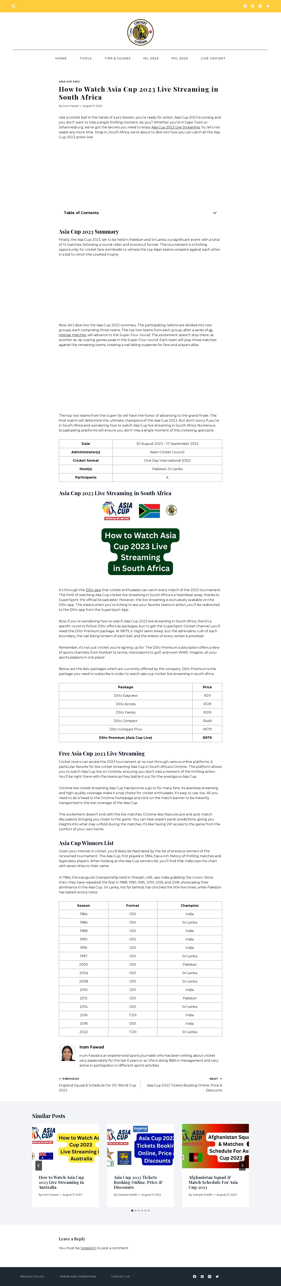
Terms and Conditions (78, 1276)
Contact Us (120, 1276)
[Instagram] (260, 6)
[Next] (242, 1166)
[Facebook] (245, 6)
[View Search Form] (13, 6)
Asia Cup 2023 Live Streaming (175, 127)
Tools (85, 58)
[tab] (132, 1211)
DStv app (93, 590)
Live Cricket (213, 58)
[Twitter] (268, 6)
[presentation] (65, 1146)
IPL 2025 (151, 58)
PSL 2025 (180, 58)
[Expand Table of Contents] (214, 212)
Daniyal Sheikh (127, 1194)
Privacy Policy (32, 1276)
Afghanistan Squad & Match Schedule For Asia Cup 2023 (213, 1182)
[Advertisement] (140, 175)
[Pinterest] (252, 6)
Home (61, 58)
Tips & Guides (118, 58)
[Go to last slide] (38, 1166)
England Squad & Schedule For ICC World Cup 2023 (97, 1084)
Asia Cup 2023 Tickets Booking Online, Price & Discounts (184, 1084)
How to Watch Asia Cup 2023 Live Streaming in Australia (61, 1182)
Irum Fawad (71, 105)
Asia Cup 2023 (69, 81)
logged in (88, 1248)
